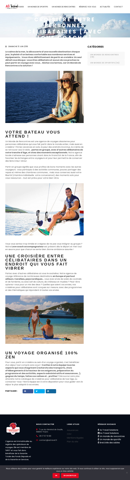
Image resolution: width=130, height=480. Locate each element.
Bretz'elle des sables (109, 442)
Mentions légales (75, 437)
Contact (118, 6)
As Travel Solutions (108, 429)
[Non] (127, 472)
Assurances (72, 430)
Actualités (105, 6)
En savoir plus (70, 475)
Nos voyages (17, 6)
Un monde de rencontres (63, 6)
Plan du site (72, 441)
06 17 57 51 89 (45, 436)
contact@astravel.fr (48, 440)
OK (56, 475)
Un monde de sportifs (38, 6)
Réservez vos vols (87, 6)
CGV (69, 434)
